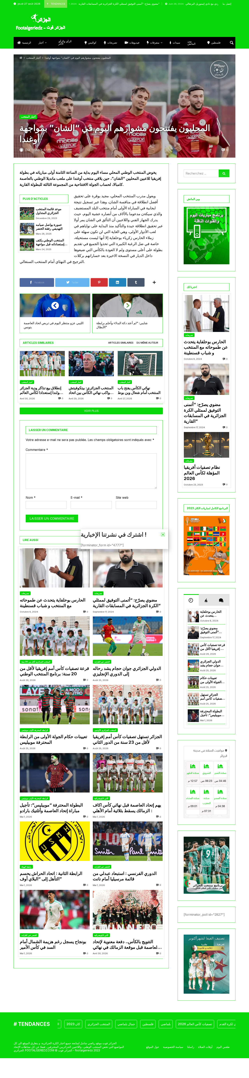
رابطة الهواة (26, 867)
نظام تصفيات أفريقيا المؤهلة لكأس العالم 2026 (202, 473)
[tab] (121, 343)
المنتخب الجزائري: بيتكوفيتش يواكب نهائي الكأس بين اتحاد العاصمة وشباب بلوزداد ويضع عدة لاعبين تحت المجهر (91, 390)
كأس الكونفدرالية (101, 798)
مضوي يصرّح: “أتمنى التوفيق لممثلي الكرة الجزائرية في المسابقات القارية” (81, 3)
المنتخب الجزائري (76, 1024)
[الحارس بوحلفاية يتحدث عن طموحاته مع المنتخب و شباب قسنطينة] (55, 568)
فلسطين (125, 1024)
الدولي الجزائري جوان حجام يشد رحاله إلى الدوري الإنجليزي (127, 671)
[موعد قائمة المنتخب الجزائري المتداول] (27, 213)
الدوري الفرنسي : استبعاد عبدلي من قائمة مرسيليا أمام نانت (125, 876)
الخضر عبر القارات (102, 662)
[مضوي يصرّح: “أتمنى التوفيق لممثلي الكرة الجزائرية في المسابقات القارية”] (128, 568)
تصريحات (25, 593)
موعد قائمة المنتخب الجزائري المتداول (48, 211)
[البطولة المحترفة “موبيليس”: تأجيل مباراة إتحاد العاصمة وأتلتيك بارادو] (55, 773)
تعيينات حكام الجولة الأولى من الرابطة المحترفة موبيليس (53, 739)
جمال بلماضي (104, 1024)
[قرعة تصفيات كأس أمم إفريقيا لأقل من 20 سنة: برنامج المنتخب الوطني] (55, 636)
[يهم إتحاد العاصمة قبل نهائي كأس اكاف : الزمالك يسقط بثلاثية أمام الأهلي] (128, 773)
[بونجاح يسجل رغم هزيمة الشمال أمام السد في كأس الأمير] (55, 909)
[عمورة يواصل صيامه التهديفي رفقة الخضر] (27, 229)
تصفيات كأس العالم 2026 (173, 1024)
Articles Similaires (120, 342)
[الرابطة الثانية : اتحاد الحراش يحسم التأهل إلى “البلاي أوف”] (55, 841)
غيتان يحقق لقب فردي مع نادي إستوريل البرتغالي (177, 3)
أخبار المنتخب (33, 57)
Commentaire (37, 450)
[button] (162, 534)
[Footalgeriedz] (40, 22)
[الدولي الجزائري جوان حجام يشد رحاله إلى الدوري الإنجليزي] (128, 636)
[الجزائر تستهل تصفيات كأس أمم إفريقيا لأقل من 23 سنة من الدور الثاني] (128, 704)
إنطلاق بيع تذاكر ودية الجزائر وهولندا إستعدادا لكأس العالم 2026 (41, 390)
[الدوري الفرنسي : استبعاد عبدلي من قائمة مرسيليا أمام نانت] (128, 841)
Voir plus (91, 410)
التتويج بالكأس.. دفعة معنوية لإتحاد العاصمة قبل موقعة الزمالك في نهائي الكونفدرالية (126, 944)
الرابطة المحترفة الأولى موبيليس (34, 730)
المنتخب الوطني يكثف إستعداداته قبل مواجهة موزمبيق (50, 242)
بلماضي (143, 1024)
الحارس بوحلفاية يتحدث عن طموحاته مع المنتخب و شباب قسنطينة (52, 602)
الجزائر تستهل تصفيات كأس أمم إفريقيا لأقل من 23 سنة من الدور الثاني (127, 739)
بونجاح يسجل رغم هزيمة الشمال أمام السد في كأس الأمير (53, 944)
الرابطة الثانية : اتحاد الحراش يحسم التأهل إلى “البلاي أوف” (51, 876)
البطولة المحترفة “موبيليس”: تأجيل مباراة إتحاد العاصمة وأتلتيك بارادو (51, 807)
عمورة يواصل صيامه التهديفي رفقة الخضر (49, 226)
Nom (31, 497)
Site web (122, 497)
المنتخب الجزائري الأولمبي (105, 730)
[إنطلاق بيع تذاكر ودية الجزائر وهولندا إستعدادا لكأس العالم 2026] (42, 363)
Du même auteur (147, 342)
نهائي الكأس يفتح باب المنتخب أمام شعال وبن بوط (139, 390)
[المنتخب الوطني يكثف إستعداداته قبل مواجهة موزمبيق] (27, 244)
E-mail (76, 497)
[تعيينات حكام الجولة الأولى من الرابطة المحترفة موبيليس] (55, 704)
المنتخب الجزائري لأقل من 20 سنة (35, 662)
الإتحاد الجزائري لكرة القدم (214, 1024)
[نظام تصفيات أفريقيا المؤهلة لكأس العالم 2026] (206, 444)
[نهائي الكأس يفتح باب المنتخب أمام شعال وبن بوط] (140, 363)
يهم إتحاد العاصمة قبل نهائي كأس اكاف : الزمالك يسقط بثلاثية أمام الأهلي (127, 807)
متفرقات (188, 461)
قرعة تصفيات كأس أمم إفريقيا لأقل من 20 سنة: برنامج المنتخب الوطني (54, 671)
